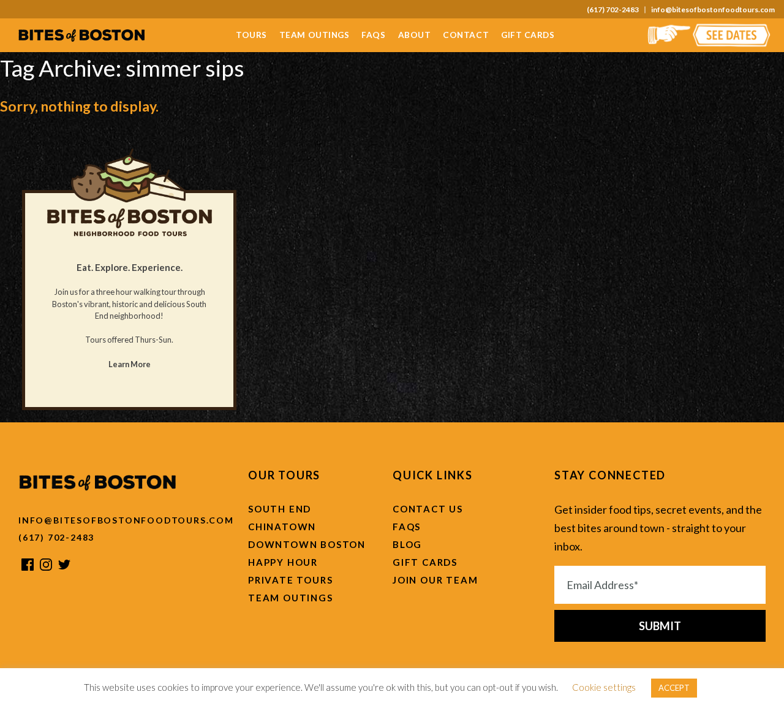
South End (279, 508)
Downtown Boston (307, 544)
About (414, 35)
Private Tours (290, 579)
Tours (251, 35)
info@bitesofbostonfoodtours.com (713, 10)
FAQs (373, 35)
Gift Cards (527, 35)
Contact (466, 35)
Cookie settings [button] (604, 687)
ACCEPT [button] (674, 688)
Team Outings (314, 35)
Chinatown (282, 526)
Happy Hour (283, 562)
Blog (407, 544)
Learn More (129, 364)
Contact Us (428, 508)
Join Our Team (435, 579)
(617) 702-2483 (613, 10)
